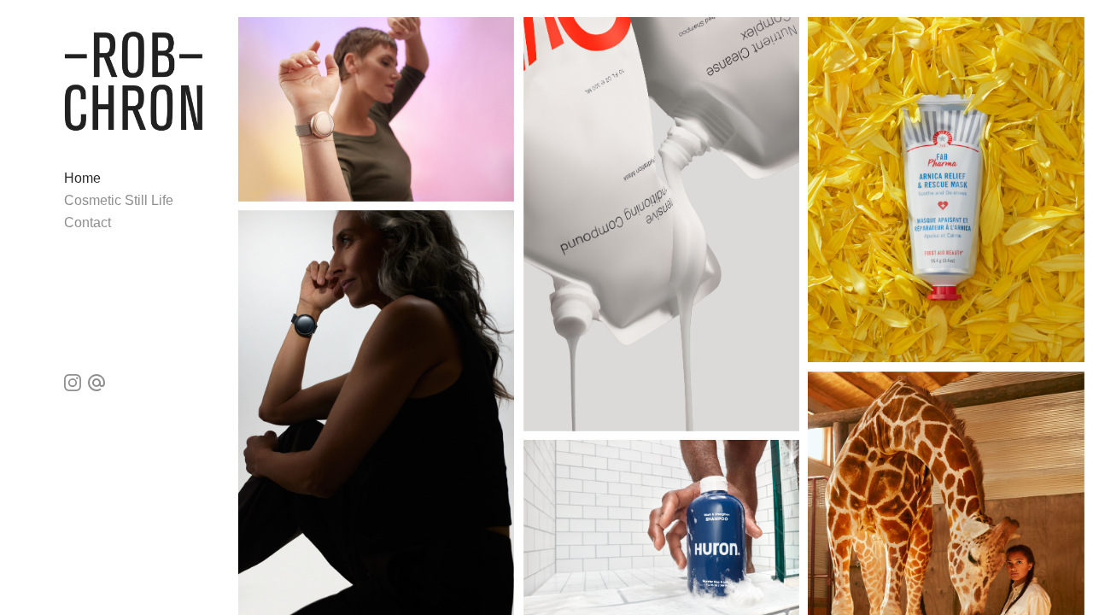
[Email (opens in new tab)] (96, 382)
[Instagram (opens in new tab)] (72, 382)
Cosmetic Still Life (118, 200)
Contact (87, 222)
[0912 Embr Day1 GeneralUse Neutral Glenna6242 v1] (376, 109)
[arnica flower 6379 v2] (946, 189)
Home (82, 178)
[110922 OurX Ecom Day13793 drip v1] (661, 224)
